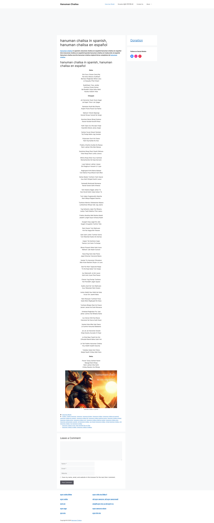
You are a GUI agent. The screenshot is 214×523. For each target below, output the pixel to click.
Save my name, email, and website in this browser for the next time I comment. (88, 477)
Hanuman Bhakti (110, 4)
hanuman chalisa (66, 51)
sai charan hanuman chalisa (97, 422)
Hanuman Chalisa (69, 4)
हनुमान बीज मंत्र (97, 513)
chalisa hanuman (71, 416)
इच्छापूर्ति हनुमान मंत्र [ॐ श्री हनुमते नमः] (103, 504)
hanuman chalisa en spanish (68, 418)
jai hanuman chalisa (83, 422)
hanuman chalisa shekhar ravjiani (96, 420)
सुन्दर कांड (62, 513)
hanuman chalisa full (82, 418)
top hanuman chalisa (76, 423)
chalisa (64, 416)
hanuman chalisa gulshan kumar (98, 418)
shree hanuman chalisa (112, 422)
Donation (136, 40)
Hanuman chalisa (97, 416)
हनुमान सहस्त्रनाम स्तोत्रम (99, 509)
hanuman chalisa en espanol (111, 416)
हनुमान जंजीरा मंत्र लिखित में (100, 495)
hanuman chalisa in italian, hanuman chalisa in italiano (77, 427)
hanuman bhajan (87, 416)
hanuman (79, 416)
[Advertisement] (107, 21)
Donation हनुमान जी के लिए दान (125, 4)
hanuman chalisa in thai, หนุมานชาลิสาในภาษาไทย (76, 425)
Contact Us (140, 4)
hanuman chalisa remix (66, 420)
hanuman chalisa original (114, 418)
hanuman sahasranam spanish (68, 422)
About (148, 4)
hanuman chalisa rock (80, 420)
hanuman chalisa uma (112, 420)
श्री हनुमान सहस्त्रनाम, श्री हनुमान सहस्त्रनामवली (105, 499)
